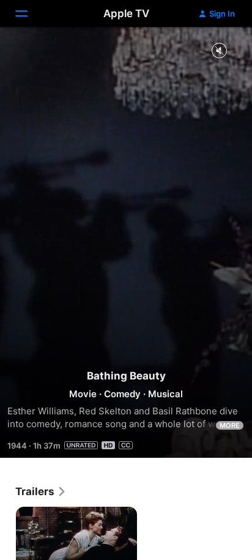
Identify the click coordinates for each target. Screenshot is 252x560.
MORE (230, 425)
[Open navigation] (28, 13)
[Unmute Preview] (219, 51)
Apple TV (126, 13)
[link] (41, 491)
